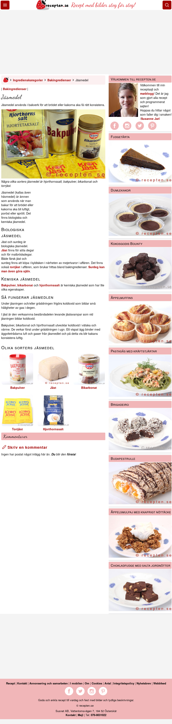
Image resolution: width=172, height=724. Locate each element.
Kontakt (22, 683)
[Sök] (167, 5)
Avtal (107, 683)
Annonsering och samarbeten (48, 683)
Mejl (80, 715)
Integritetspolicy (123, 683)
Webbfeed (159, 683)
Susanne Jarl (150, 118)
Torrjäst (17, 429)
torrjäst (15, 267)
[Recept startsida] (52, 9)
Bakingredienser (59, 80)
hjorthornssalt (49, 285)
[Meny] (5, 5)
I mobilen (76, 683)
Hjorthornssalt (53, 429)
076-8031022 (98, 715)
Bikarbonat (89, 387)
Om (87, 683)
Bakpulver (8, 285)
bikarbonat (25, 285)
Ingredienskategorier (28, 80)
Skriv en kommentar (26, 447)
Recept (10, 683)
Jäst (4, 250)
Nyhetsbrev (144, 683)
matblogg (147, 93)
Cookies (97, 683)
